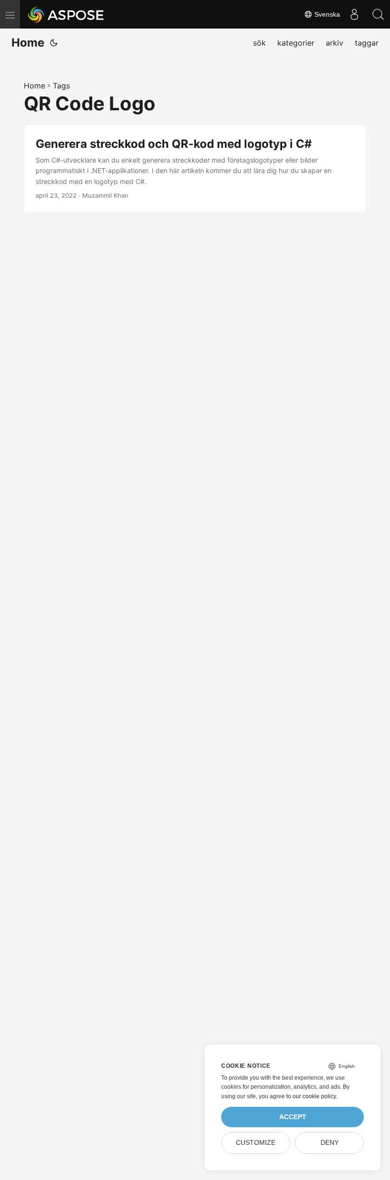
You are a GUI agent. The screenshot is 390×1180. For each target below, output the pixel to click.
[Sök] (378, 14)
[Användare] (354, 14)
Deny (330, 1142)
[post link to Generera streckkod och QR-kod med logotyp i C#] (195, 168)
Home (27, 42)
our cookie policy (314, 1096)
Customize (255, 1142)
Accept (292, 1117)
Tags (61, 85)
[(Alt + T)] (53, 43)
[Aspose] (66, 14)
